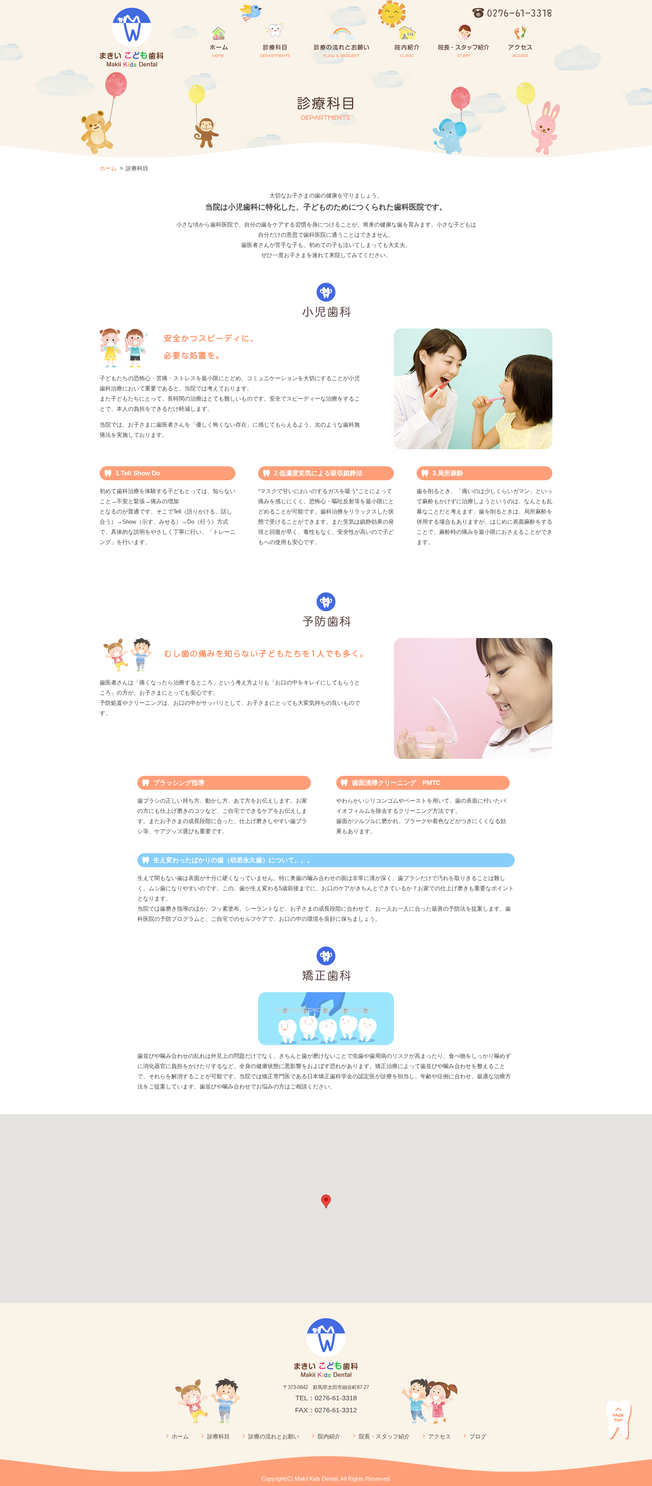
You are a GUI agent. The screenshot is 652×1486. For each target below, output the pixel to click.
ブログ (477, 1436)
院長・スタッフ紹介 (384, 1436)
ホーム (108, 168)
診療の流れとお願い (273, 1436)
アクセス (439, 1436)
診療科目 (218, 1436)
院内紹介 (329, 1436)
